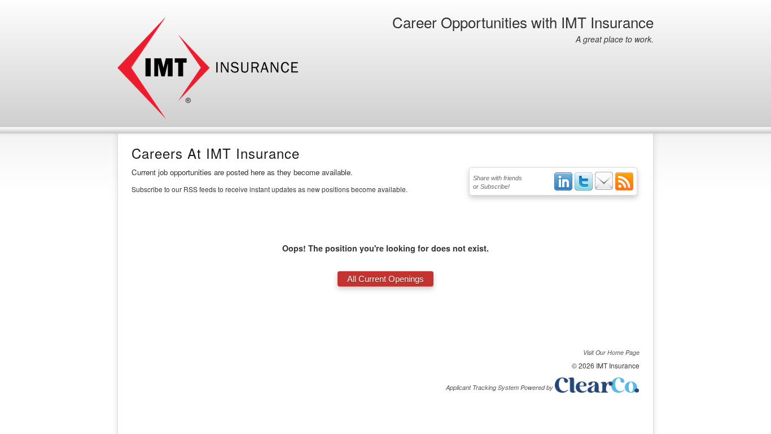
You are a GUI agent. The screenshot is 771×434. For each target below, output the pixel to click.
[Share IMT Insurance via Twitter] (584, 188)
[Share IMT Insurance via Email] (604, 188)
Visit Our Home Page (611, 352)
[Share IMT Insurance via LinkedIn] (563, 188)
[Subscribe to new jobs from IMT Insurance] (624, 188)
